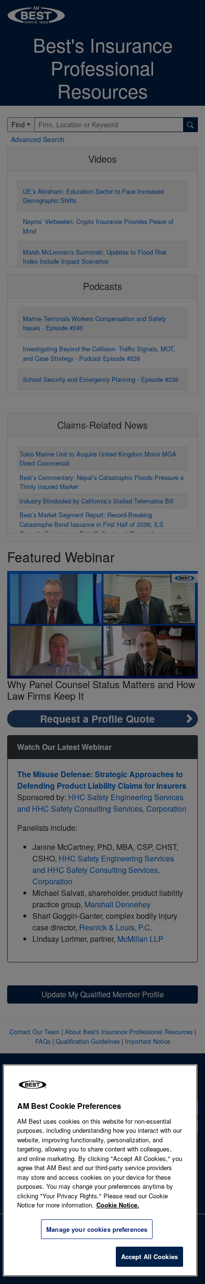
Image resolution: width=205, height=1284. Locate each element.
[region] (100, 1170)
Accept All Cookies (149, 1256)
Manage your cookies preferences (96, 1229)
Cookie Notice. (117, 1204)
